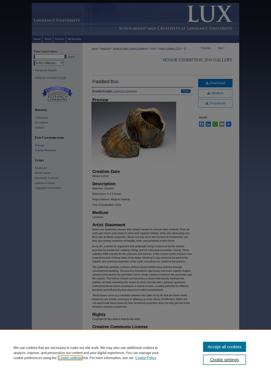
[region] (135, 352)
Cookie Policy (145, 358)
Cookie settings (70, 358)
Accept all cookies (224, 346)
